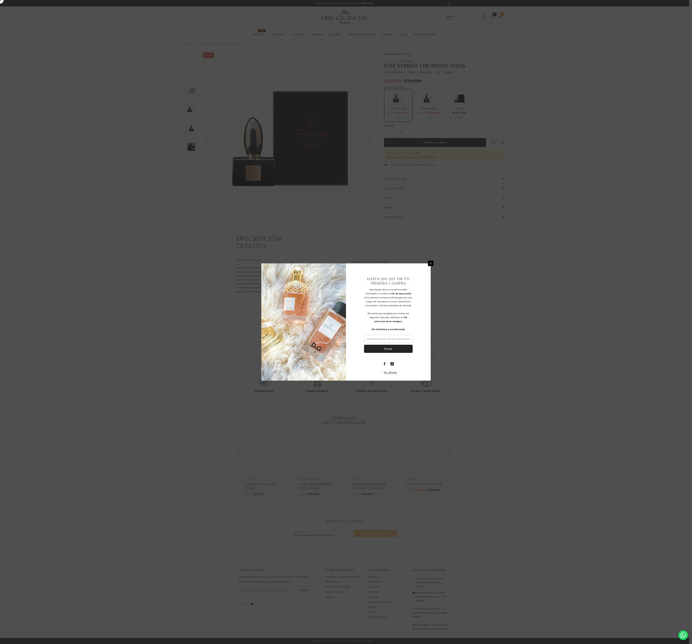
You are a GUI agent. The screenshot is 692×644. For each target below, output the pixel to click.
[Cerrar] (430, 263)
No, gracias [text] (390, 372)
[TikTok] (392, 364)
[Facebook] (384, 364)
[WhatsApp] (683, 635)
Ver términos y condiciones (388, 329)
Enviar (388, 348)
